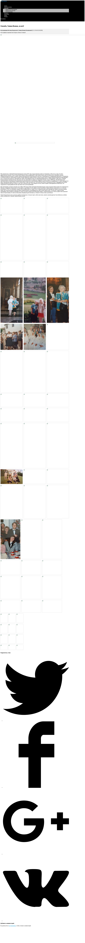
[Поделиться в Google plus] (36, 854)
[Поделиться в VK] (36, 920)
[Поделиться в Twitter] (36, 720)
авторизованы (12, 925)
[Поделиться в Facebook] (36, 787)
